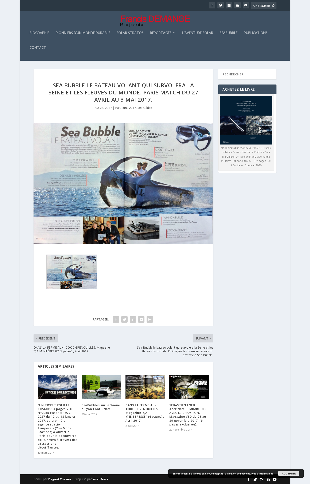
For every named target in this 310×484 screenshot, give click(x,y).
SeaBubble (144, 108)
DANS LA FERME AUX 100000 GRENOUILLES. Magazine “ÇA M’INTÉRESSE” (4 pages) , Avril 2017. (144, 413)
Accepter (289, 473)
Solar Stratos (130, 33)
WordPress (100, 479)
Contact (38, 48)
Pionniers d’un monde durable (83, 33)
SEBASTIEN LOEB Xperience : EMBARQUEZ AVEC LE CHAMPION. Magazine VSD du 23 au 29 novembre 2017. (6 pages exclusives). (188, 414)
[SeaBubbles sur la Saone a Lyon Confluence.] (101, 387)
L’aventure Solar (197, 33)
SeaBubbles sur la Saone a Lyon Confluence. (101, 407)
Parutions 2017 (125, 108)
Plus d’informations (262, 473)
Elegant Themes (59, 479)
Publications (256, 33)
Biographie (39, 33)
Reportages (160, 33)
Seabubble (228, 33)
